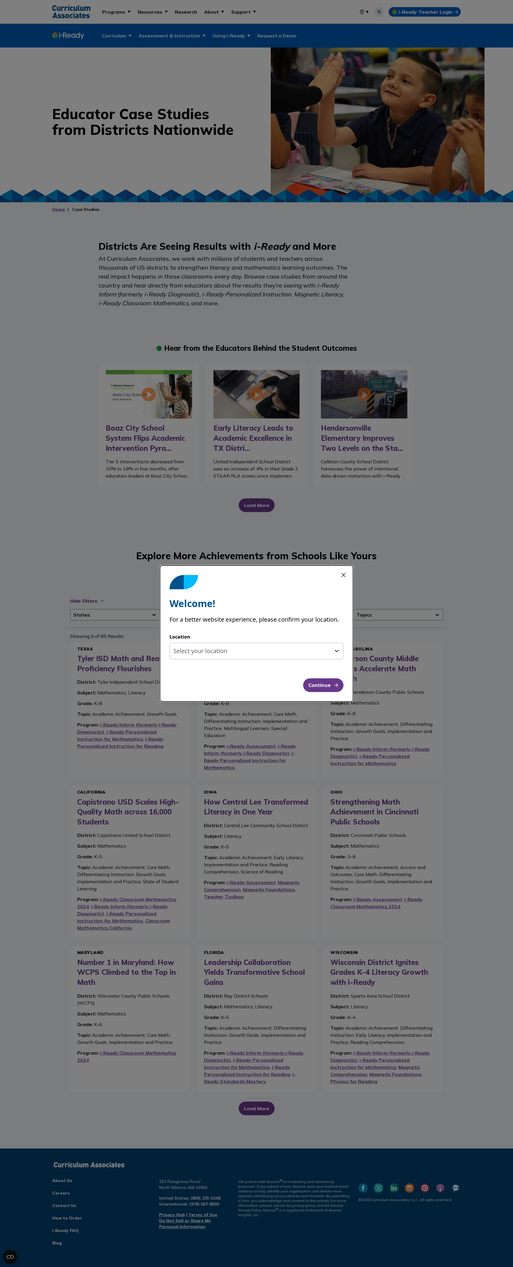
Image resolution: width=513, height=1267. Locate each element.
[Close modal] (343, 575)
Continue (319, 685)
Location (180, 637)
